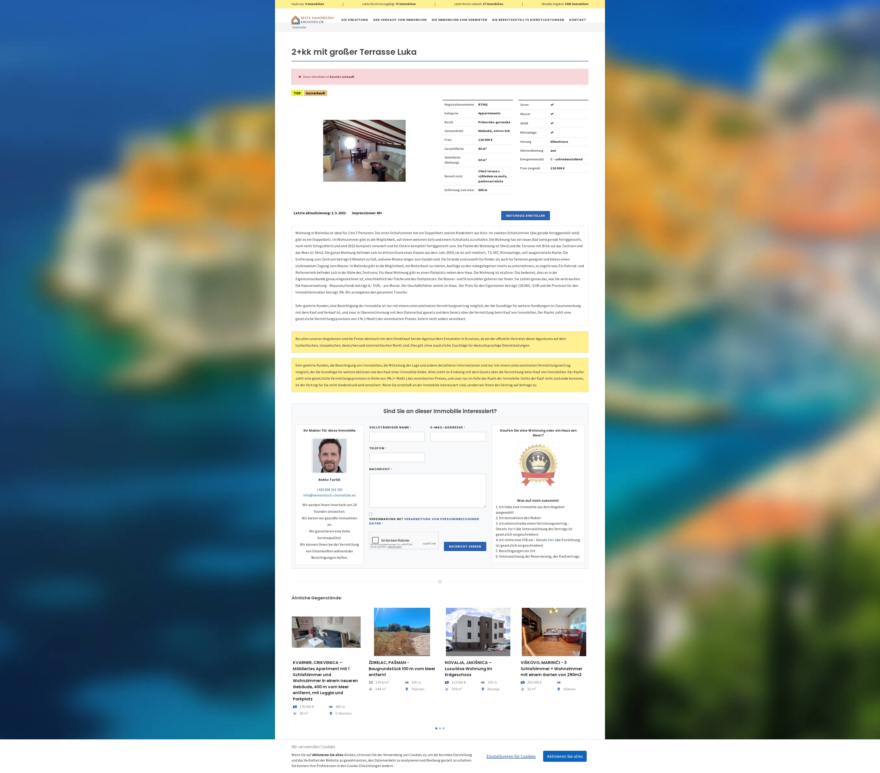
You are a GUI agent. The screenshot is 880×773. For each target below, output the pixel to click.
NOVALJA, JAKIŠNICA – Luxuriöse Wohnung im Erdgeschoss (392, 668)
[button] (436, 728)
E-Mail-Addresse (447, 427)
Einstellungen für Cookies (511, 756)
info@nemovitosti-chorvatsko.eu (329, 495)
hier (511, 528)
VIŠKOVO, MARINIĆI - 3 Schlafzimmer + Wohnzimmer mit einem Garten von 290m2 (475, 668)
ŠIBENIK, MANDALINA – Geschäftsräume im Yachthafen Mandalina (545, 668)
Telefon (378, 448)
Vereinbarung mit (424, 521)
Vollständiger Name (390, 427)
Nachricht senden (465, 546)
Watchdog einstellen (525, 216)
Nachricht (380, 469)
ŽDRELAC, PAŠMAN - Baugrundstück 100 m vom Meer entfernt (326, 668)
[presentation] (287, 664)
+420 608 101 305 (329, 489)
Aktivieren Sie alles (565, 756)
